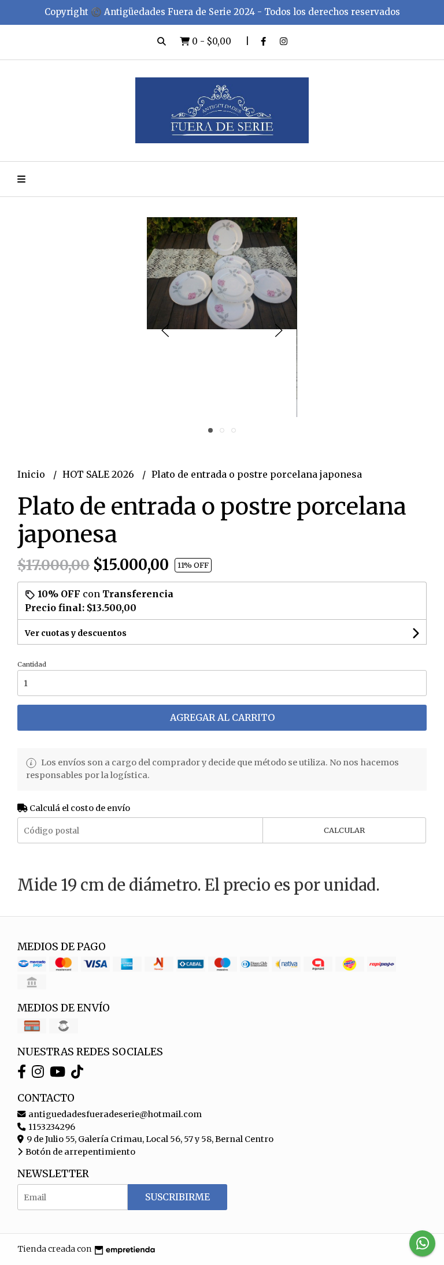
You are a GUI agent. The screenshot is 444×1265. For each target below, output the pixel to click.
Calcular (344, 830)
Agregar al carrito (222, 717)
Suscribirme (177, 1197)
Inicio (32, 474)
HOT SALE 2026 (99, 474)
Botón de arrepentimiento (79, 1152)
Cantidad (31, 664)
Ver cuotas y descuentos (76, 633)
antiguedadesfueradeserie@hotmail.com (114, 1114)
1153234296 (51, 1127)
